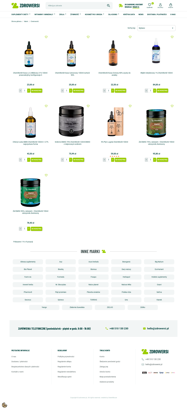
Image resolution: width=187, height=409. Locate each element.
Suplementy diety (20, 14)
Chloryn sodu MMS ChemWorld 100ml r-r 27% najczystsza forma (30, 143)
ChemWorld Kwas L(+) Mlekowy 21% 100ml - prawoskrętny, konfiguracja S (30, 74)
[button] (160, 5)
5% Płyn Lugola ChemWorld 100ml (114, 142)
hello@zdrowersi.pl (153, 364)
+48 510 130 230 (153, 359)
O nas (173, 14)
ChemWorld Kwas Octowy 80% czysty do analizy (114, 74)
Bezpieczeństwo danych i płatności (25, 367)
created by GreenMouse (109, 398)
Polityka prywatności (66, 357)
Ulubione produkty (107, 382)
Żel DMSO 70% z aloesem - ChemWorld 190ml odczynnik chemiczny (156, 143)
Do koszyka (36, 90)
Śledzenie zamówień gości (110, 362)
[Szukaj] (108, 5)
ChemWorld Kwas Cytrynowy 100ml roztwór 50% (72, 74)
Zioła (62, 14)
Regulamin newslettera (67, 372)
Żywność (74, 14)
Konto (102, 357)
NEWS (141, 14)
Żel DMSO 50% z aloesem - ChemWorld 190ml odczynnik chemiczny (30, 212)
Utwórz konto (105, 372)
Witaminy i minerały (44, 14)
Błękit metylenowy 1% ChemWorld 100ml (156, 73)
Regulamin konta (64, 367)
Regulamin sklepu (64, 362)
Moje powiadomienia (108, 377)
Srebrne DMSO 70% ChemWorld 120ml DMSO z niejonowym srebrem (72, 143)
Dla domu (113, 14)
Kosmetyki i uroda (94, 14)
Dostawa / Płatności (157, 14)
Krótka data (129, 14)
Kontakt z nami (17, 372)
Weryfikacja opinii (64, 377)
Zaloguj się (104, 367)
